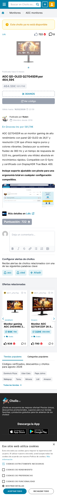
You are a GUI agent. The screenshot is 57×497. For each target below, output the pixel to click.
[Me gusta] (5, 343)
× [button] (54, 444)
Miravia (28, 379)
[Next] (54, 318)
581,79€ (29, 126)
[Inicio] (2, 12)
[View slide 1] (28, 54)
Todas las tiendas (11, 385)
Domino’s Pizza (10, 373)
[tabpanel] (28, 373)
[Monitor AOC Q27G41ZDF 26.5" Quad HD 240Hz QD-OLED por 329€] (42, 318)
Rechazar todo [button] (41, 491)
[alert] (28, 469)
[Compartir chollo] (45, 4)
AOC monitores (34, 12)
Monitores (15, 12)
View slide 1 (28, 67)
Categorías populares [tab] (37, 356)
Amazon (34, 320)
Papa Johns (40, 373)
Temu (18, 379)
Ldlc (4, 34)
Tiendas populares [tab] (13, 356)
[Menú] (4, 4)
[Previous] (3, 318)
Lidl (37, 379)
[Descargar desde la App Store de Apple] (17, 431)
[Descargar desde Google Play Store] (38, 431)
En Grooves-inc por (13, 126)
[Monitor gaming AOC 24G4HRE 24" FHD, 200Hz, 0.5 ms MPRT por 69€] (14, 318)
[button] (28, 485)
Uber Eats (25, 373)
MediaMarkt (8, 320)
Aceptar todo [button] (15, 491)
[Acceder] (52, 4)
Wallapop (8, 379)
